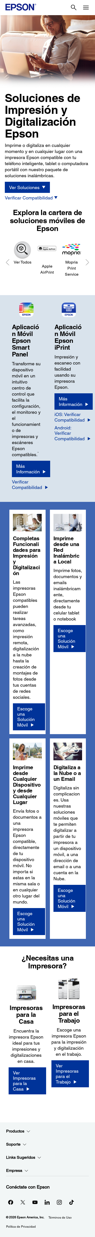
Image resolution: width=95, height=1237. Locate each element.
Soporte (13, 1144)
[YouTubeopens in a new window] (35, 1202)
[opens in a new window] (71, 1202)
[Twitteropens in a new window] (22, 1202)
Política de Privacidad (21, 1226)
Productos (15, 1131)
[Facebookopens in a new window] (10, 1202)
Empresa (14, 1170)
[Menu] (86, 8)
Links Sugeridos (20, 1157)
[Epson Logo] (20, 7)
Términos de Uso (60, 1217)
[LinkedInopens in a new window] (47, 1202)
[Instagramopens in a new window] (59, 1202)
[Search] (74, 8)
